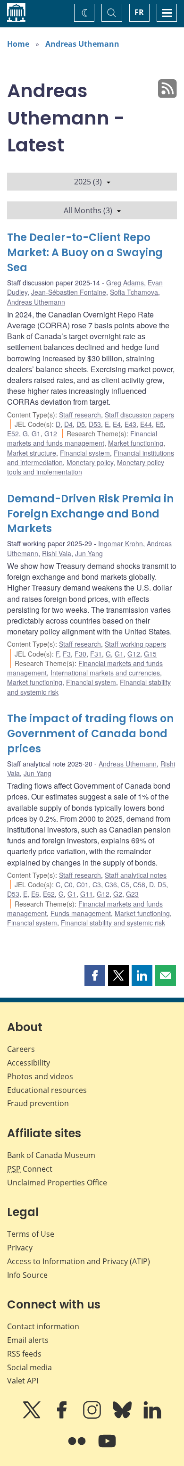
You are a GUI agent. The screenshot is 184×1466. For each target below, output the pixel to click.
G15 (150, 653)
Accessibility (28, 1063)
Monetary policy (90, 462)
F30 (80, 653)
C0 (68, 884)
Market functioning (135, 443)
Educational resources (47, 1090)
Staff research (80, 414)
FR (139, 12)
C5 (125, 884)
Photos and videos (40, 1076)
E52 (13, 433)
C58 (139, 884)
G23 (132, 894)
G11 (86, 894)
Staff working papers (135, 644)
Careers (21, 1049)
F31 (96, 653)
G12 (50, 433)
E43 (130, 424)
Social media (29, 1367)
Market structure (31, 453)
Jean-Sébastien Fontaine (68, 292)
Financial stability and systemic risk (113, 922)
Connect (29, 1169)
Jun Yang (89, 553)
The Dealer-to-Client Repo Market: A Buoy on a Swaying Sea (85, 252)
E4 (117, 424)
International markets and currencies (105, 672)
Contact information (43, 1326)
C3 (96, 884)
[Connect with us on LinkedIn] (152, 1416)
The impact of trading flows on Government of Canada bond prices (90, 733)
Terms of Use (30, 1234)
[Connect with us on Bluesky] (123, 1416)
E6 (35, 894)
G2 (117, 894)
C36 (111, 884)
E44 (146, 424)
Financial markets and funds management (82, 438)
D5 (80, 424)
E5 (160, 424)
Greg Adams (125, 282)
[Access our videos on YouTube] (107, 1447)
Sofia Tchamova (134, 292)
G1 (36, 433)
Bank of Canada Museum (51, 1155)
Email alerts (28, 1340)
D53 (95, 424)
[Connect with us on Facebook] (63, 1416)
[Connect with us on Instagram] (93, 1416)
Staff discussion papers (139, 414)
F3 (67, 653)
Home (18, 44)
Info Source (27, 1275)
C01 (82, 884)
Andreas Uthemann (82, 44)
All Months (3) (88, 210)
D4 (68, 424)
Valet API (22, 1380)
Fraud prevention (38, 1103)
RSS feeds (24, 1354)
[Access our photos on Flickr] (78, 1447)
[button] (94, 975)
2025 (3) (88, 181)
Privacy (20, 1247)
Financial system (85, 453)
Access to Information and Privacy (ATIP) (78, 1261)
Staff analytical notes (136, 875)
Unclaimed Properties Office (57, 1182)
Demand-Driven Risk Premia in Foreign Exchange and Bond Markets (90, 513)
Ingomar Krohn (120, 543)
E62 (49, 894)
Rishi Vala (56, 553)
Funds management (80, 913)
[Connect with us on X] (32, 1416)
